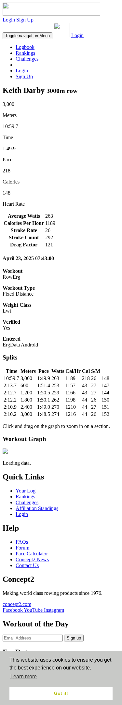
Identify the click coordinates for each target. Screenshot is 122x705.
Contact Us (27, 565)
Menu (27, 35)
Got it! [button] (61, 693)
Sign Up (25, 19)
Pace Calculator (32, 553)
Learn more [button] (23, 676)
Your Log (25, 490)
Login (9, 19)
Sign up (74, 638)
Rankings (25, 53)
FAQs (22, 542)
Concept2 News (32, 559)
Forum (22, 548)
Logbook (25, 47)
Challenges (27, 59)
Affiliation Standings (37, 508)
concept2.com (17, 604)
